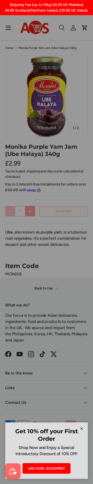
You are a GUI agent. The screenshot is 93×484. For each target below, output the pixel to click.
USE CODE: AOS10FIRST (46, 468)
